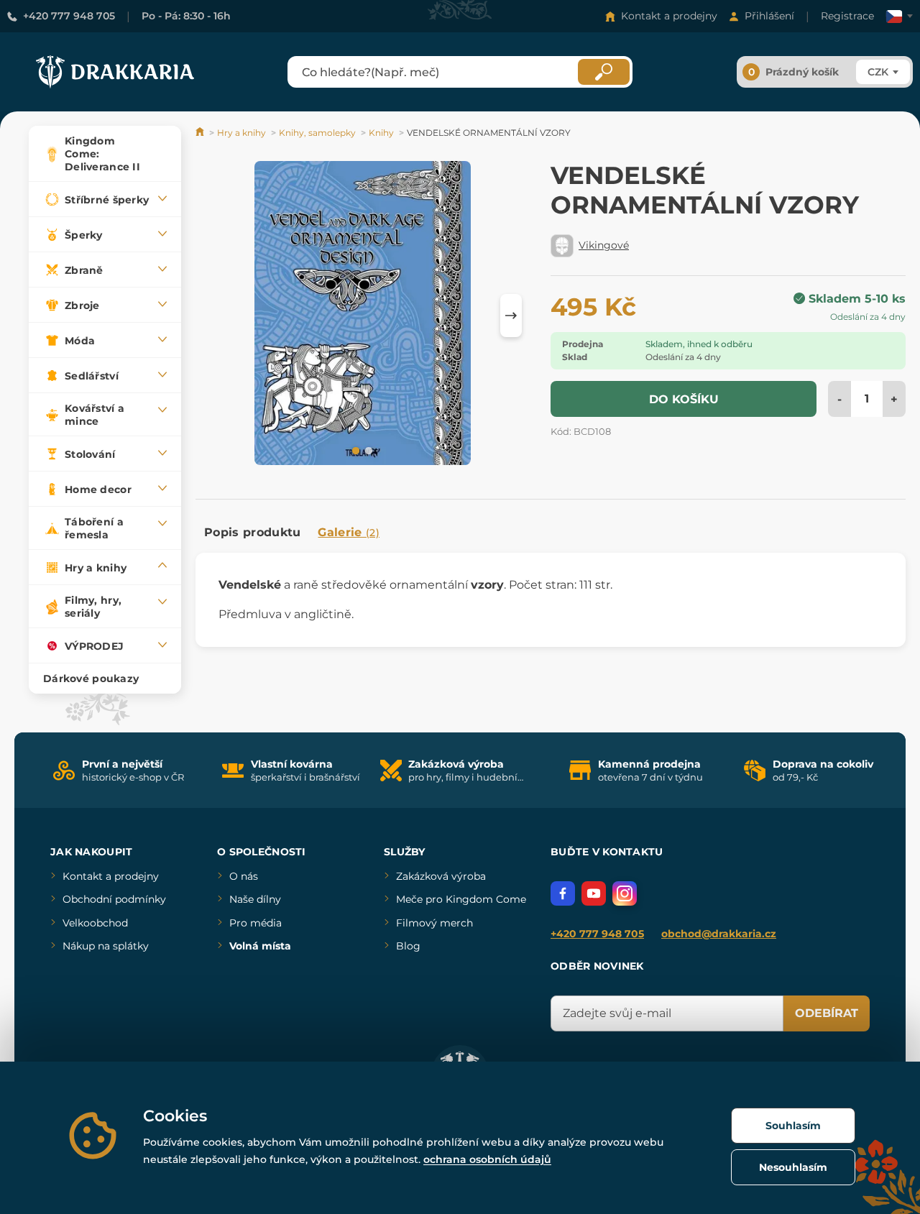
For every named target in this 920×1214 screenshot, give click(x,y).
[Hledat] (604, 72)
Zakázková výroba (441, 876)
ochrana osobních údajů (487, 1159)
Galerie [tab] (349, 532)
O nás (243, 876)
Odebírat (826, 1013)
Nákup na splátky (106, 945)
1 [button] (354, 450)
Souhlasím (793, 1125)
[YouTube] (593, 893)
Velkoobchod (95, 922)
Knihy (381, 132)
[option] (362, 315)
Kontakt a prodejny (669, 15)
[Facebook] (563, 893)
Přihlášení (769, 15)
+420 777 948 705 (69, 15)
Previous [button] (213, 315)
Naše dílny (255, 899)
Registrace (847, 15)
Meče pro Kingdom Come (461, 899)
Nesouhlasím (793, 1167)
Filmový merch (434, 922)
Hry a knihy (241, 132)
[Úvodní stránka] (201, 132)
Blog (408, 945)
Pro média (255, 922)
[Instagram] (624, 893)
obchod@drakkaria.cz (718, 933)
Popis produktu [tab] (252, 532)
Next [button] (511, 315)
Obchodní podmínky (114, 899)
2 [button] (367, 450)
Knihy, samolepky (317, 132)
